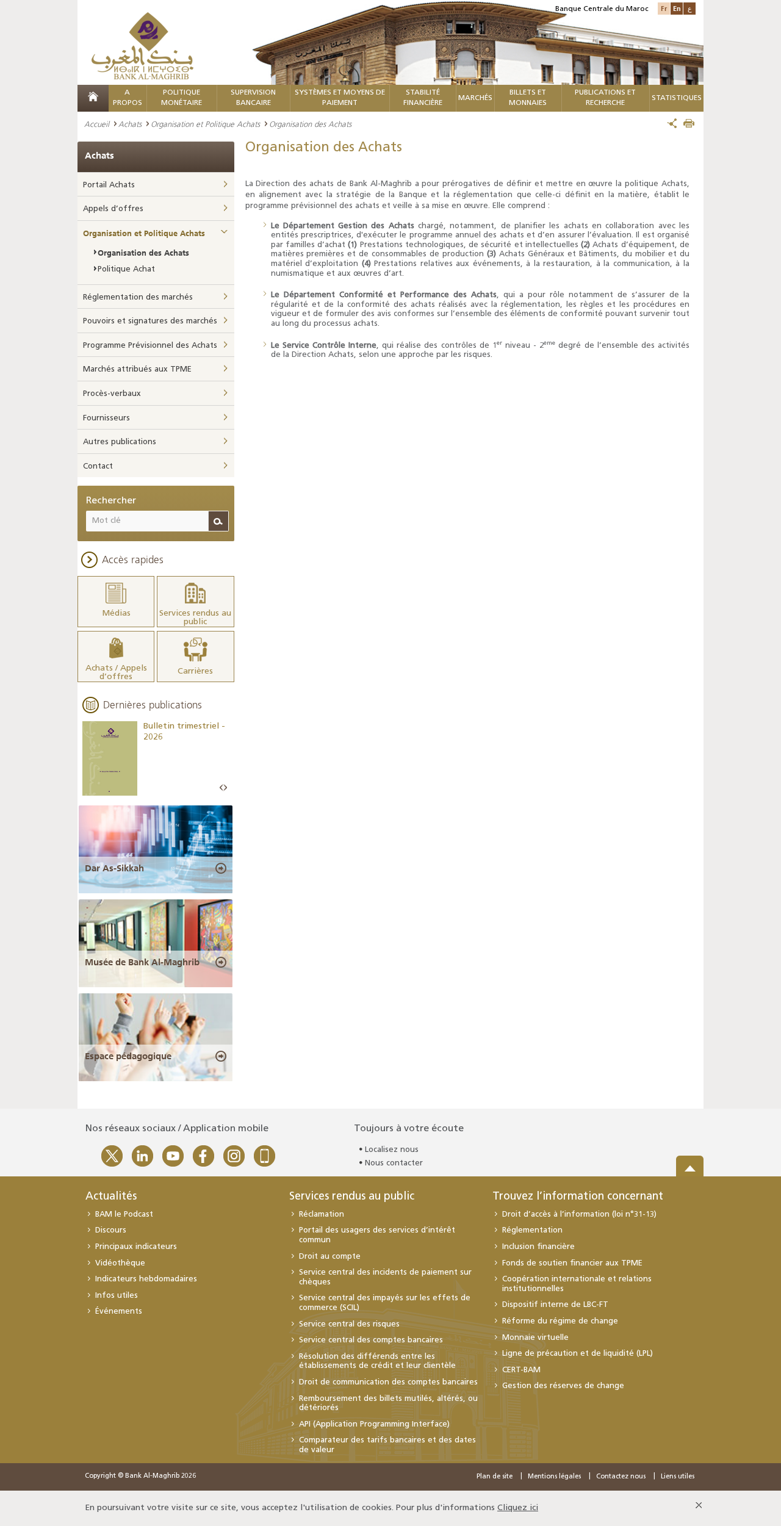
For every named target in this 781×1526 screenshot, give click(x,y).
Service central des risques (349, 1324)
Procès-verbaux (112, 394)
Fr (664, 8)
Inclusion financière (538, 1247)
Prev (221, 788)
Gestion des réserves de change (563, 1386)
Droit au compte (330, 1257)
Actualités (111, 1197)
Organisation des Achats (143, 252)
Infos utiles (116, 1296)
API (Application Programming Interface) (374, 1424)
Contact (98, 466)
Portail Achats (109, 185)
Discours (110, 1230)
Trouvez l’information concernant (577, 1197)
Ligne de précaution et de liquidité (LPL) (577, 1354)
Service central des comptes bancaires (371, 1340)
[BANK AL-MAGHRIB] (142, 45)
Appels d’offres (113, 209)
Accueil (96, 124)
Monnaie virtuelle (535, 1338)
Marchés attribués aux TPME (137, 369)
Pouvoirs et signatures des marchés (150, 321)
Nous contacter (394, 1163)
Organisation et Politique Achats (205, 124)
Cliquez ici (517, 1508)
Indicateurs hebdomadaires (146, 1279)
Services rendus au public (351, 1197)
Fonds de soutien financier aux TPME (572, 1263)
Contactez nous (621, 1477)
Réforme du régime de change (560, 1321)
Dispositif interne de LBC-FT (555, 1305)
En (677, 8)
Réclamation (321, 1214)
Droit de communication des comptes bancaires (388, 1382)
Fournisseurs (106, 418)
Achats (130, 124)
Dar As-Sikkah (114, 868)
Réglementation (532, 1230)
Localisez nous (392, 1150)
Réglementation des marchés (138, 297)
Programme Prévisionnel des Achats (150, 346)
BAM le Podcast (124, 1214)
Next (225, 788)
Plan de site (495, 1477)
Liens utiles (677, 1477)
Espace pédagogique (128, 1056)
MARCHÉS (475, 98)
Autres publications (119, 442)
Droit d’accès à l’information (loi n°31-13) (579, 1214)
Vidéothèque (120, 1263)
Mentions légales (554, 1477)
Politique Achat (126, 269)
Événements (118, 1311)
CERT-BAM (521, 1370)
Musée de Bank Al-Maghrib (142, 962)
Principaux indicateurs (136, 1247)
